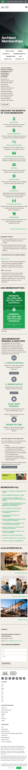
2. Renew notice (14, 384)
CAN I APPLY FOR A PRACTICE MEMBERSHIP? (11, 515)
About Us (3, 718)
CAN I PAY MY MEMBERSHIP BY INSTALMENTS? (11, 511)
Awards (3, 714)
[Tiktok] (20, 678)
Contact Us (4, 735)
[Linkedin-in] (9, 678)
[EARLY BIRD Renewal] (14, 399)
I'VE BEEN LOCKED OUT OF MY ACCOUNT (14, 538)
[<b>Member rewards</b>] (14, 213)
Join (2, 727)
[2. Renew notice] (14, 379)
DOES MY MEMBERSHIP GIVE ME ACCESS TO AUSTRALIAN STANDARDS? (14, 519)
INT (2, 686)
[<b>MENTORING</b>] (14, 164)
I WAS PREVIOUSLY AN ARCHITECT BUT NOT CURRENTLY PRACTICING (13, 523)
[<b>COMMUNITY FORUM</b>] (14, 176)
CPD (2, 716)
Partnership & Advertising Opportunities (11, 733)
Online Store (4, 729)
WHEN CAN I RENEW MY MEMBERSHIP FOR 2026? (14, 491)
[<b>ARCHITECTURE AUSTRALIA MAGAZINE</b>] (14, 153)
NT (2, 691)
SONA (3, 720)
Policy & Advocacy (6, 710)
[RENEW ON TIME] (14, 419)
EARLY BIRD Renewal (14, 405)
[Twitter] (17, 678)
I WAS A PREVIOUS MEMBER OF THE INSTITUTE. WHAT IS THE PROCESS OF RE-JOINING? (13, 499)
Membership (4, 712)
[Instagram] (2, 678)
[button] (26, 2)
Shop (11, 1)
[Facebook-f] (13, 678)
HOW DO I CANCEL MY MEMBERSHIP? (13, 541)
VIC (2, 699)
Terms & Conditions (6, 742)
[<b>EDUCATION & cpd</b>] (14, 187)
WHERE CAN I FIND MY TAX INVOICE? (13, 535)
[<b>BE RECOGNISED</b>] (14, 119)
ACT (2, 684)
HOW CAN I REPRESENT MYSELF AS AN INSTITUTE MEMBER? (13, 532)
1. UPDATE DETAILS (14, 363)
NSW (2, 688)
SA (2, 695)
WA (2, 701)
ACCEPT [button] (19, 767)
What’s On (4, 708)
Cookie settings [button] (11, 767)
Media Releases (5, 737)
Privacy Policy (5, 739)
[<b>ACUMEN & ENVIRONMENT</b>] (14, 130)
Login (8, 1)
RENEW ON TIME (14, 425)
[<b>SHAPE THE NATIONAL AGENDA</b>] (14, 141)
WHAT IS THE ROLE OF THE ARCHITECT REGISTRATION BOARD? (13, 528)
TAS (2, 697)
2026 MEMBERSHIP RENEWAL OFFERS (13, 495)
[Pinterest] (24, 678)
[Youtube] (6, 678)
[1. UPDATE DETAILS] (14, 358)
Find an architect (18, 1)
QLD (2, 693)
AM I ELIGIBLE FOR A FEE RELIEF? (12, 508)
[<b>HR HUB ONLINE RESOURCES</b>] (14, 200)
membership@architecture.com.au (14, 641)
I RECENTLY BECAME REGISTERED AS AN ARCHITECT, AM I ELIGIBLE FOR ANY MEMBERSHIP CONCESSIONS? (13, 504)
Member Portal (5, 731)
